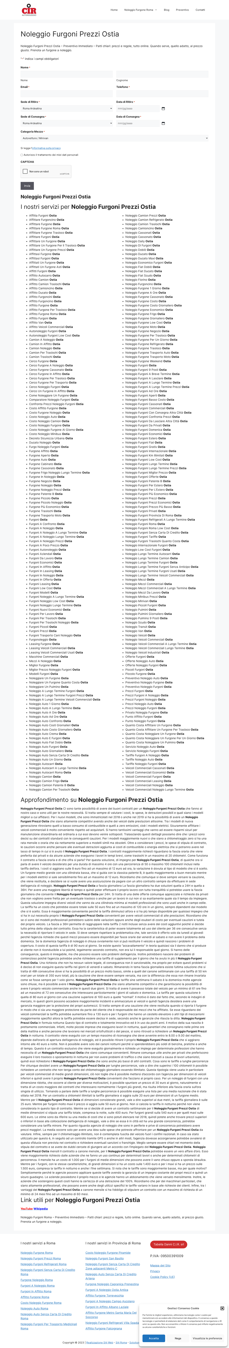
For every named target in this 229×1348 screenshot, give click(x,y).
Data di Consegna (128, 116)
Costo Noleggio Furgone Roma (41, 1302)
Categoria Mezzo (33, 131)
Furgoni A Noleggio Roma (38, 1285)
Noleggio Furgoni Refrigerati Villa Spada (112, 1322)
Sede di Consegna (33, 116)
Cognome (122, 80)
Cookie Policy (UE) (162, 1277)
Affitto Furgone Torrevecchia (104, 1295)
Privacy (155, 1271)
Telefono (123, 87)
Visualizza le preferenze (207, 1338)
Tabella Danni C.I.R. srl (169, 1244)
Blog (166, 9)
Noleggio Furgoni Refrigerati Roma (44, 1264)
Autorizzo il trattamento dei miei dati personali (51, 154)
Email (25, 87)
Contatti (200, 9)
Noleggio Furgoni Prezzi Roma (41, 1258)
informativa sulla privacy (46, 148)
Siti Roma (121, 1342)
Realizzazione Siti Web (99, 1342)
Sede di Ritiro (30, 101)
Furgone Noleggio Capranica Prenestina (112, 1284)
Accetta (154, 1338)
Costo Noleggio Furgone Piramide (108, 1252)
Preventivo (182, 9)
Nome (24, 80)
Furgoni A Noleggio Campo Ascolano (110, 1301)
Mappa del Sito (160, 1265)
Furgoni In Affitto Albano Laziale (107, 1307)
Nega (178, 1338)
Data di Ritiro (125, 101)
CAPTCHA (27, 161)
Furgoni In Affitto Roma (36, 1291)
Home (114, 9)
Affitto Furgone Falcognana (103, 1328)
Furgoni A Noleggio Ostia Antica (106, 1290)
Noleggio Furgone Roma (138, 9)
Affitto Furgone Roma (35, 1297)
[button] (222, 1308)
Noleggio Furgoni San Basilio (104, 1258)
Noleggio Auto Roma (34, 1308)
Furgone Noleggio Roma (37, 1280)
